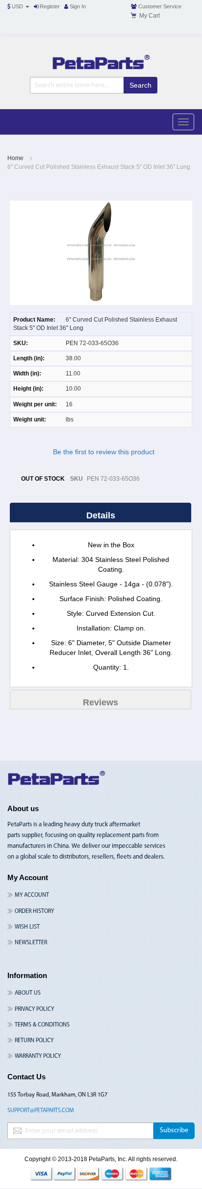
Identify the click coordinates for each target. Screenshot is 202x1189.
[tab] (101, 515)
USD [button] (17, 6)
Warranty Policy (38, 1056)
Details (100, 515)
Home (15, 158)
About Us (28, 993)
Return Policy (34, 1041)
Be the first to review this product (103, 452)
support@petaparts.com (40, 1111)
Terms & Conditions (42, 1025)
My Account (32, 895)
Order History (34, 911)
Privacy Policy (34, 1009)
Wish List (27, 927)
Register (49, 6)
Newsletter (31, 943)
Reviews (100, 702)
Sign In (77, 6)
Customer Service (159, 6)
